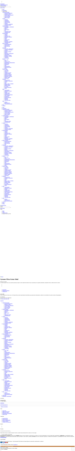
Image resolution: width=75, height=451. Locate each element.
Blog (3, 202)
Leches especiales (7, 16)
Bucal (5, 60)
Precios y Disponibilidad (6, 420)
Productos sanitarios (7, 97)
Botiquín (5, 382)
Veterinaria (6, 99)
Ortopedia (4, 79)
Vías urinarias (6, 155)
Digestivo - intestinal (7, 51)
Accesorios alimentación (8, 13)
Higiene (3, 349)
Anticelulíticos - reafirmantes (9, 26)
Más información (3, 437)
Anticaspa (6, 19)
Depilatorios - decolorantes (6, 396)
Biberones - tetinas (7, 111)
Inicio (3, 107)
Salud (3, 89)
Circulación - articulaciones (8, 48)
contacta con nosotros (4, 406)
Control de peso (7, 45)
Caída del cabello (7, 22)
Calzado (5, 81)
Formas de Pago (5, 418)
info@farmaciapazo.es (4, 4)
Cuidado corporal (5, 115)
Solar (3, 101)
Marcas (3, 203)
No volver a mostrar (5, 447)
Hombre (5, 37)
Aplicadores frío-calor (8, 188)
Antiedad (5, 35)
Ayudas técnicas (7, 177)
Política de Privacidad (5, 411)
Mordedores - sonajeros (8, 76)
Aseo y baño (6, 70)
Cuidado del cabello (7, 129)
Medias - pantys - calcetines (8, 83)
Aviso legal (4, 410)
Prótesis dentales (7, 66)
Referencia (2, 281)
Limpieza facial (6, 39)
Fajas (5, 82)
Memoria (5, 52)
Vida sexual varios (7, 100)
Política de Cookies (5, 412)
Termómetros (6, 78)
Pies (5, 30)
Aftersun (5, 199)
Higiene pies (6, 64)
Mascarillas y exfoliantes (8, 41)
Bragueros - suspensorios (8, 371)
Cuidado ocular (6, 93)
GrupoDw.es (15, 444)
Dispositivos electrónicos (8, 94)
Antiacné (5, 34)
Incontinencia (6, 96)
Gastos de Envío (5, 419)
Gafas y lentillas (7, 95)
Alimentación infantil (5, 12)
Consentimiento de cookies (6, 446)
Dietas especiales (7, 46)
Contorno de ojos (7, 133)
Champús (6, 23)
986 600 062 (2, 3)
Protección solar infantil (8, 103)
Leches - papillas (7, 15)
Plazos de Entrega (5, 421)
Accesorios (6, 360)
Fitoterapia (4, 338)
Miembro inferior (7, 84)
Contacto (3, 201)
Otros (5, 144)
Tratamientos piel (7, 32)
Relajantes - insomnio (7, 55)
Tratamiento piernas (7, 31)
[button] (4, 11)
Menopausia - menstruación (8, 53)
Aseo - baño (6, 59)
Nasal (5, 65)
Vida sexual (4, 395)
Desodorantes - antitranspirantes (9, 62)
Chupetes (6, 71)
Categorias (2, 300)
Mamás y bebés (4, 166)
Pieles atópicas (6, 29)
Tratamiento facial (7, 42)
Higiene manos (6, 63)
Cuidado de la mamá (7, 72)
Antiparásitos (6, 20)
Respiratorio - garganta (8, 56)
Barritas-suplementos (7, 44)
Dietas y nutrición (5, 43)
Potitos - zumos (6, 17)
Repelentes (6, 98)
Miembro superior (7, 85)
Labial (5, 38)
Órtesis (5, 88)
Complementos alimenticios (8, 305)
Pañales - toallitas (7, 77)
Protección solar (7, 393)
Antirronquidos (6, 90)
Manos (5, 28)
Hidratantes (6, 27)
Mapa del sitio (4, 414)
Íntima (5, 68)
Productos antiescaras (7, 87)
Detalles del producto (5, 290)
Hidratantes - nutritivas (8, 327)
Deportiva (6, 50)
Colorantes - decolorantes (8, 24)
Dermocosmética (5, 33)
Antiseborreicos (7, 21)
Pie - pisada (6, 86)
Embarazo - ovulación (8, 74)
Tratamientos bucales (7, 67)
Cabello (3, 18)
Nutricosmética (6, 54)
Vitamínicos (6, 57)
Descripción (4, 289)
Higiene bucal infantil (7, 75)
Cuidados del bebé (7, 73)
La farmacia (4, 108)
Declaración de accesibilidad (7, 413)
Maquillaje (6, 40)
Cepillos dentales (7, 61)
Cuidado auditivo (7, 92)
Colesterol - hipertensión (8, 49)
